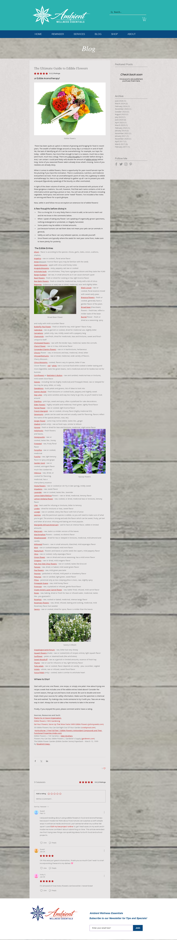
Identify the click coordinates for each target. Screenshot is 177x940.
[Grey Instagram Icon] (126, 164)
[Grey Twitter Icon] (121, 164)
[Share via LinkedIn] (47, 761)
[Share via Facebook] (35, 761)
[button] (144, 19)
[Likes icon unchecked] (41, 842)
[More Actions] (104, 812)
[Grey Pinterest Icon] (131, 164)
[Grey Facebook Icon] (116, 164)
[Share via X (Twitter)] (41, 761)
